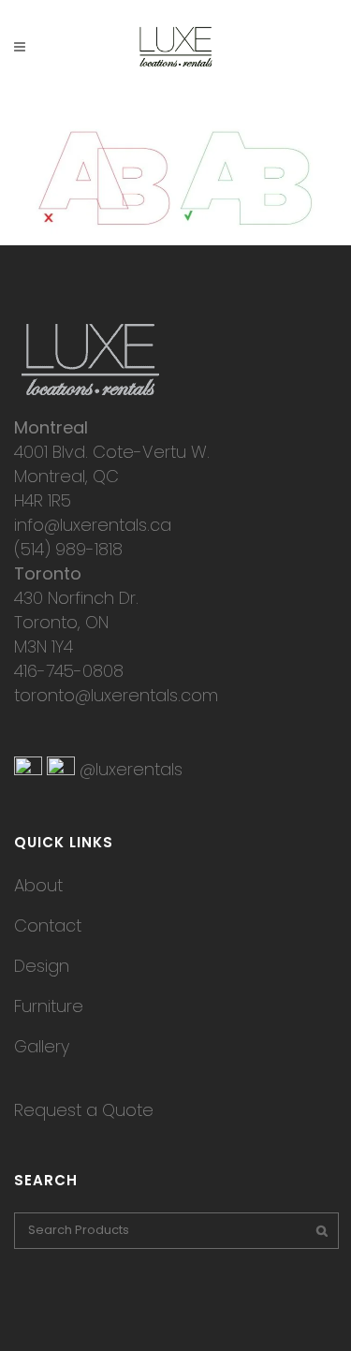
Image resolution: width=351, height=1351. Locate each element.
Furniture (48, 1006)
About (38, 885)
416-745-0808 (69, 671)
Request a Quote (84, 1110)
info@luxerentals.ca (92, 524)
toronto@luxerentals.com (116, 695)
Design (41, 965)
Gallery (41, 1046)
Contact (47, 925)
